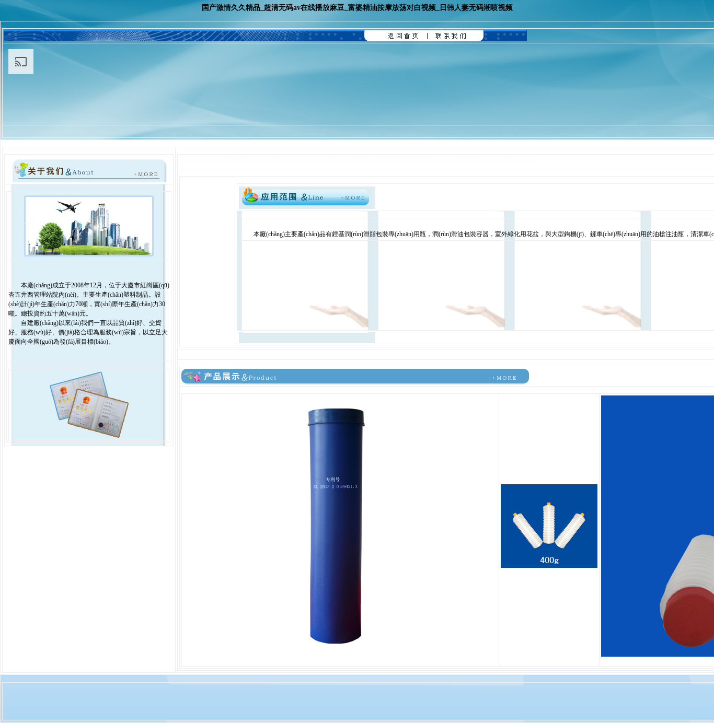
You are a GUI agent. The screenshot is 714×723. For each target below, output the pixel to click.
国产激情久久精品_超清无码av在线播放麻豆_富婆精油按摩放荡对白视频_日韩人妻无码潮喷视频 (357, 7)
